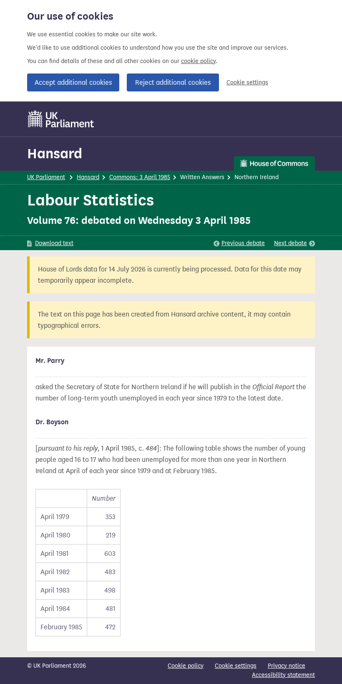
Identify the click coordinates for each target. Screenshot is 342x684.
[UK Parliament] (61, 119)
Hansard (54, 153)
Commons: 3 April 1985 (139, 177)
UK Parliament (46, 177)
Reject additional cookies (173, 82)
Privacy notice (286, 665)
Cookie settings (247, 82)
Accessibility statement (283, 675)
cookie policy (198, 61)
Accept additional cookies (73, 82)
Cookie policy (186, 665)
